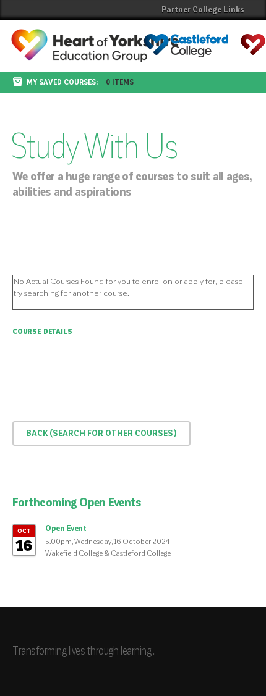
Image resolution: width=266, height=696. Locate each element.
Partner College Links (202, 10)
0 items (120, 82)
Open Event (65, 528)
